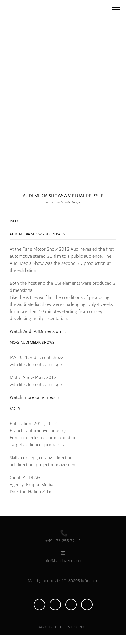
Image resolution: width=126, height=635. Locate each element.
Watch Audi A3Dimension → (38, 331)
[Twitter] (87, 604)
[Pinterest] (71, 604)
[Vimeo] (55, 604)
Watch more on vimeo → (35, 397)
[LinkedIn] (39, 604)
